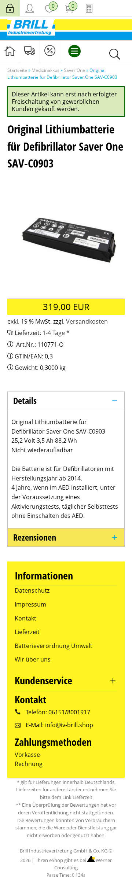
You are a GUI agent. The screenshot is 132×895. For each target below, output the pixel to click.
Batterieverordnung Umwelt (53, 646)
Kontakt (25, 618)
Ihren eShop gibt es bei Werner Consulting (73, 864)
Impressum (30, 604)
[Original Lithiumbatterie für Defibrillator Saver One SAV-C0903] (66, 234)
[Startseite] (10, 51)
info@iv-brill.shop (69, 725)
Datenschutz (32, 590)
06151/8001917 (69, 712)
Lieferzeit (27, 632)
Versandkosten (87, 321)
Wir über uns (33, 659)
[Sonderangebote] (50, 51)
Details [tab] (25, 400)
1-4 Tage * (56, 333)
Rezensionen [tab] (34, 537)
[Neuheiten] (30, 51)
